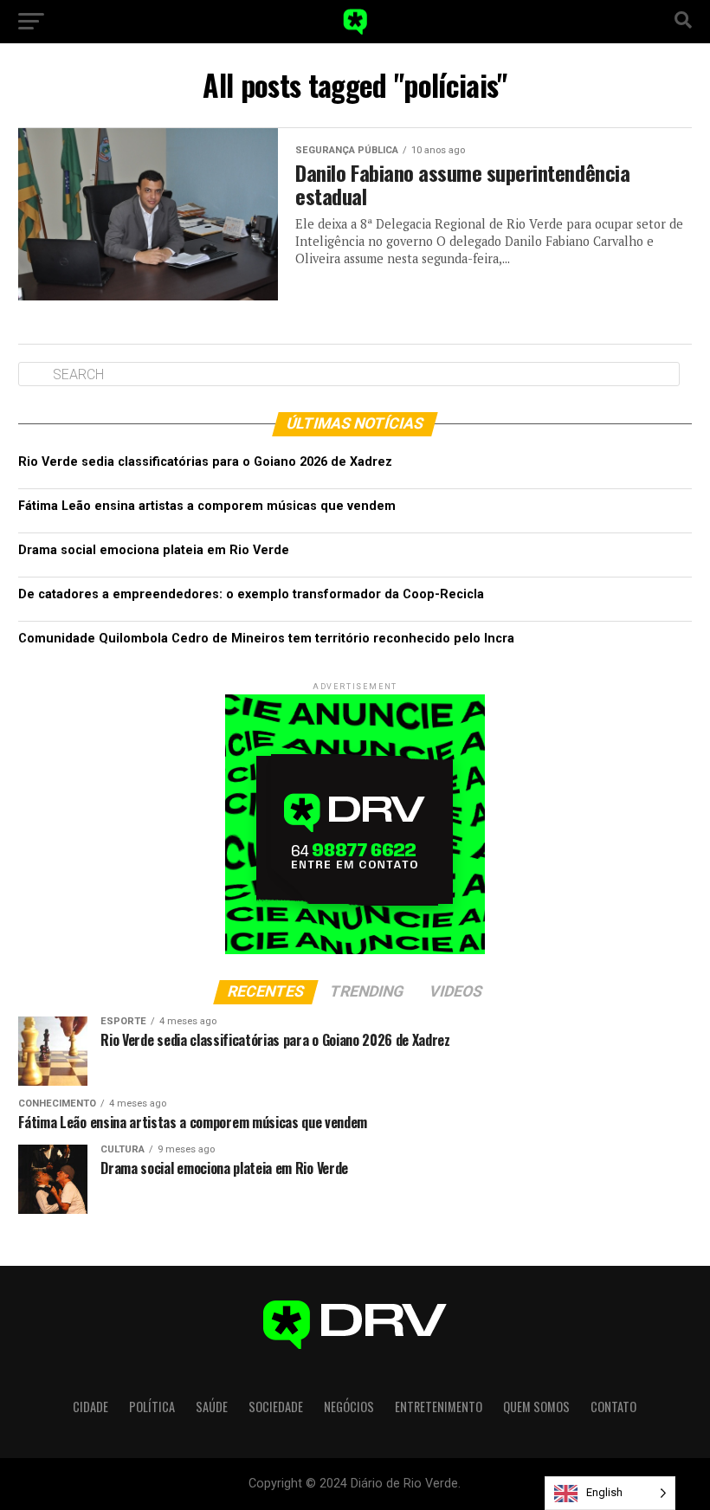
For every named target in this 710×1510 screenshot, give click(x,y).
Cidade (90, 1406)
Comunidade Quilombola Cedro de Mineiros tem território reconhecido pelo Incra (266, 638)
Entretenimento (438, 1406)
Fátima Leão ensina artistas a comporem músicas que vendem (207, 506)
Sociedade (275, 1406)
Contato (613, 1406)
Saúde (212, 1406)
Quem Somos (536, 1406)
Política (152, 1406)
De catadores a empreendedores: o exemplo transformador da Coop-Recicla (251, 594)
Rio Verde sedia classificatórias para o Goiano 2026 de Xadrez (205, 462)
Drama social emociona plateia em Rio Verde (153, 550)
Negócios (349, 1406)
